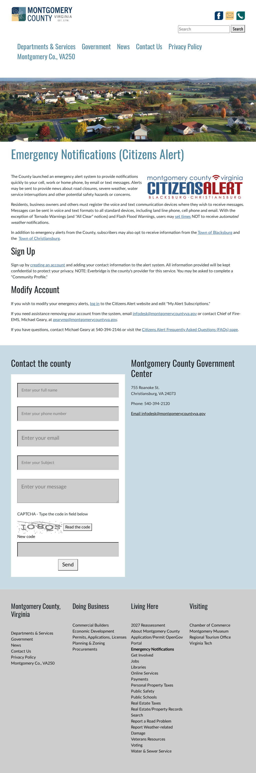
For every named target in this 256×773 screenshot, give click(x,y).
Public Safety (142, 691)
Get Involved (142, 655)
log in (95, 304)
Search (238, 29)
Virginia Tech (201, 643)
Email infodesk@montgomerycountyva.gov (168, 414)
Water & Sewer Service (151, 751)
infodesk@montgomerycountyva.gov (165, 314)
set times (183, 217)
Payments (139, 679)
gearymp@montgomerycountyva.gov (85, 320)
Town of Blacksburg (215, 233)
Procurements (84, 649)
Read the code (77, 527)
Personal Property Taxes (152, 685)
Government (96, 46)
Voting (136, 745)
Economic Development (93, 631)
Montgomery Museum (209, 631)
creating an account (47, 265)
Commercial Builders (90, 625)
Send (68, 564)
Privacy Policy (185, 46)
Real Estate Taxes (146, 703)
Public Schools (144, 697)
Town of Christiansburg (39, 239)
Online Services (144, 673)
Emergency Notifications (152, 649)
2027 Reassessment (148, 625)
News (123, 46)
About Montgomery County (155, 631)
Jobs (135, 661)
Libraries (138, 667)
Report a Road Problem (151, 721)
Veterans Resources (148, 739)
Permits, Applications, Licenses (99, 637)
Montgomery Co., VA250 (46, 56)
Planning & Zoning (88, 643)
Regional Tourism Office (210, 637)
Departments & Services (46, 46)
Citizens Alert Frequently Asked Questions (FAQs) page (190, 330)
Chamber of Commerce (210, 625)
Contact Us (149, 46)
